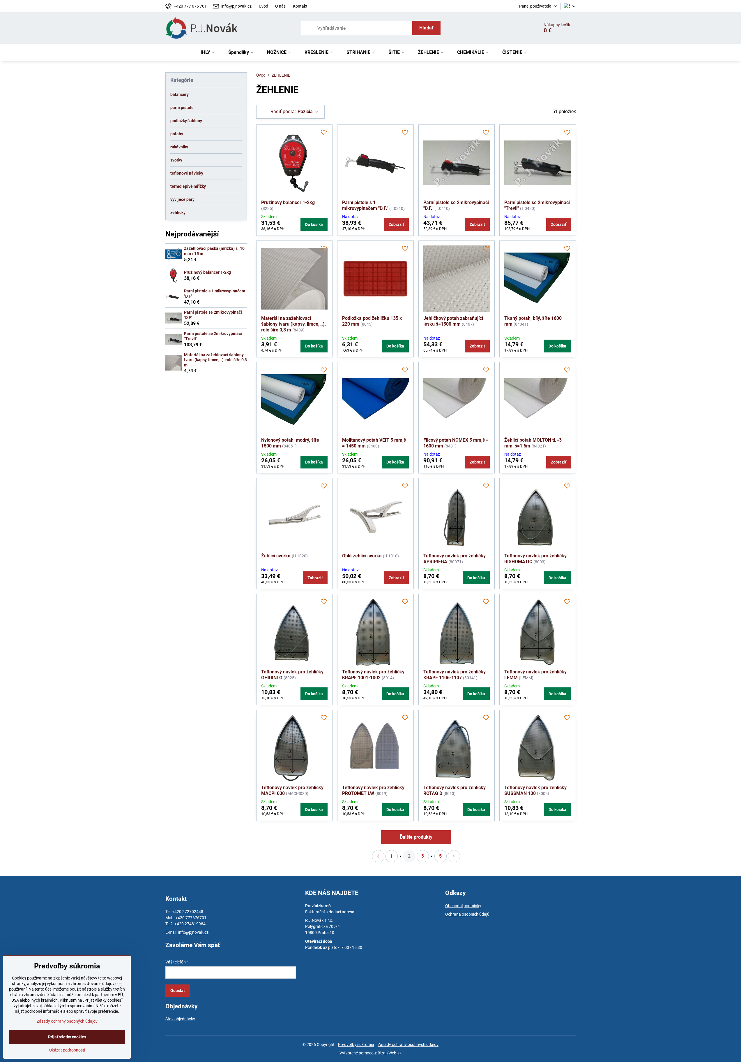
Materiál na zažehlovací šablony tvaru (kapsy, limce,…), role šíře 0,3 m (293, 324)
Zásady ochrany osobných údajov (408, 1044)
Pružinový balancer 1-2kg (288, 202)
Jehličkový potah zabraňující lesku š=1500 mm (453, 321)
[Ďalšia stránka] (454, 856)
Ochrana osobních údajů (467, 914)
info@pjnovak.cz (193, 932)
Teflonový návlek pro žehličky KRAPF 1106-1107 (454, 674)
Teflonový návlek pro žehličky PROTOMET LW (373, 790)
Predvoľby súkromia (356, 1044)
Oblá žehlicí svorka (362, 556)
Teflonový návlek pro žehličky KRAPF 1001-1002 (373, 674)
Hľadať (426, 28)
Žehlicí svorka (276, 556)
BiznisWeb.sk (390, 1053)
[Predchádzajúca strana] (378, 856)
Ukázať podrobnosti (67, 1050)
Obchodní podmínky (463, 905)
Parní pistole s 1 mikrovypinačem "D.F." (365, 205)
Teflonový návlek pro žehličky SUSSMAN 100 (535, 790)
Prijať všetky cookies (67, 1037)
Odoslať (177, 990)
